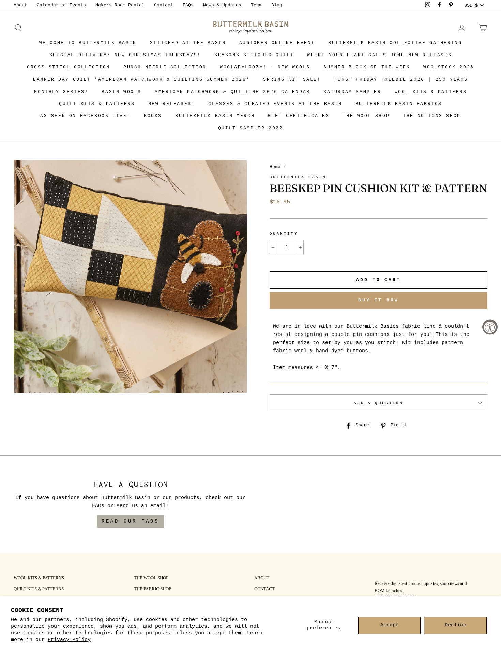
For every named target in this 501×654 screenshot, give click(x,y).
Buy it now (378, 300)
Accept (389, 625)
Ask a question (378, 403)
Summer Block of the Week (366, 67)
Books (153, 116)
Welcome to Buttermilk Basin (88, 42)
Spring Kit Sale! (292, 79)
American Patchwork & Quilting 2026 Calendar (232, 91)
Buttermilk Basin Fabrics (398, 103)
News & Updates (222, 5)
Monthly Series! (61, 91)
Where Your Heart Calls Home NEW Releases (379, 55)
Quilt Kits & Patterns (97, 103)
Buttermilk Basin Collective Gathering (395, 42)
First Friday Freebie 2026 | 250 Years (401, 79)
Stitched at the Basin (188, 42)
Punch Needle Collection (165, 67)
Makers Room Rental (120, 5)
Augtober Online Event (277, 42)
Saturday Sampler (352, 91)
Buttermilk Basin (298, 177)
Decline (455, 625)
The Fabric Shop (152, 589)
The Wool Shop (366, 116)
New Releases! (171, 103)
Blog (276, 5)
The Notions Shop (432, 116)
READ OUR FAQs (130, 521)
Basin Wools (121, 91)
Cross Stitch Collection (68, 67)
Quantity (284, 234)
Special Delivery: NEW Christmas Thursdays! (125, 55)
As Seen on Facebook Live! (85, 116)
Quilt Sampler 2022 (250, 128)
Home (275, 166)
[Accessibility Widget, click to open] (490, 327)
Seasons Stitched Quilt (254, 55)
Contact (163, 5)
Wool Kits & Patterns (431, 91)
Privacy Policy (69, 640)
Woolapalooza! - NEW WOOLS (265, 67)
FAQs (188, 5)
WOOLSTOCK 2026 (448, 67)
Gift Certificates (298, 116)
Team (256, 5)
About (20, 5)
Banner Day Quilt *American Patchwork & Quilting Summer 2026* (141, 79)
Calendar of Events (61, 5)
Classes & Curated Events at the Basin (275, 103)
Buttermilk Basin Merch (215, 116)
